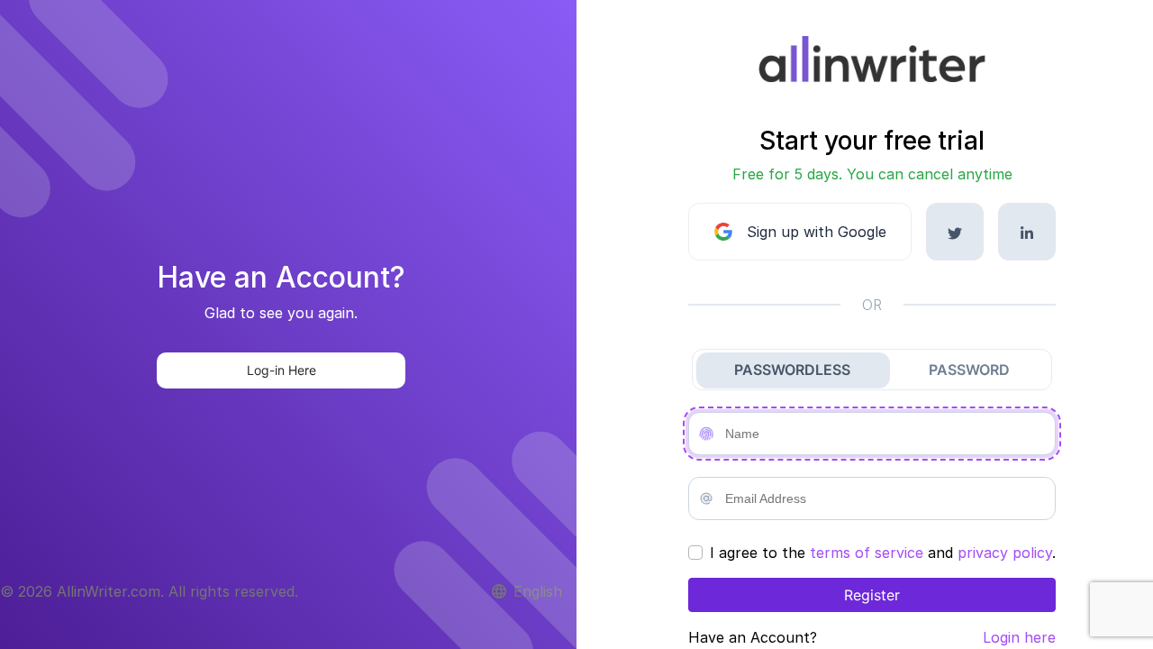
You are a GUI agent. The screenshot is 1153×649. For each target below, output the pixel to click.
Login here (1019, 637)
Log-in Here (281, 370)
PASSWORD (969, 370)
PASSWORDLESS (792, 370)
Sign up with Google (816, 232)
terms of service (866, 553)
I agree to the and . (883, 553)
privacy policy (1005, 553)
